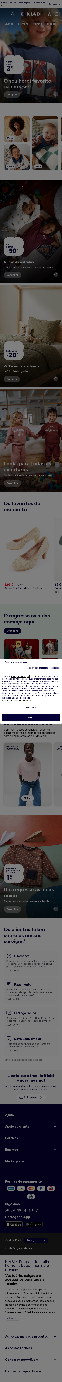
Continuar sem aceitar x (17, 662)
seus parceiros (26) (20, 676)
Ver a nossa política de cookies (16, 700)
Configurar (31, 707)
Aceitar (31, 717)
